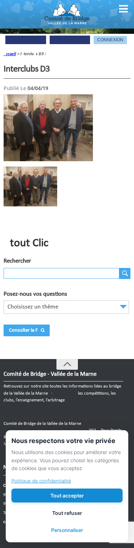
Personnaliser (67, 530)
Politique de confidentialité (41, 481)
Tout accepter (67, 495)
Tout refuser (67, 513)
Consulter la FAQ (26, 330)
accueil (10, 54)
